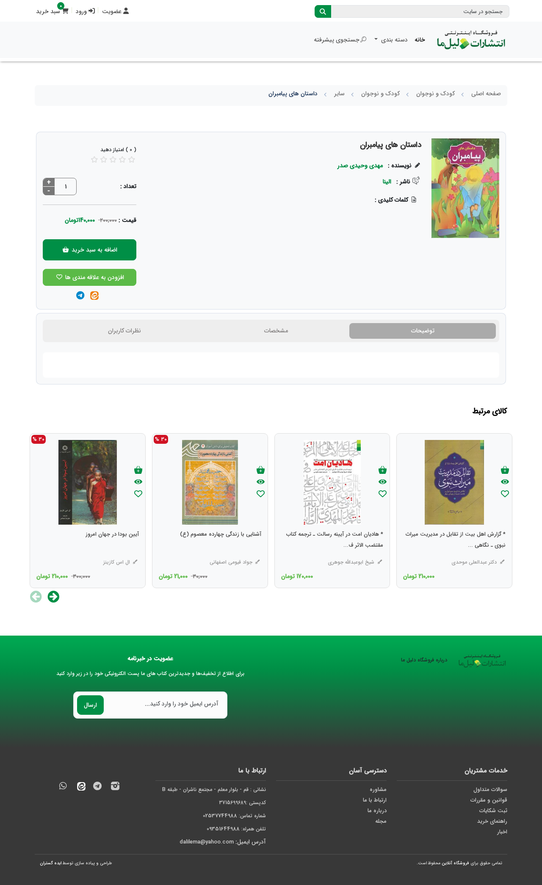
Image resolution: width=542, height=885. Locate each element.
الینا (387, 181)
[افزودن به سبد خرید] (505, 471)
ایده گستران (50, 863)
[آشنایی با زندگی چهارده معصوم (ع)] (220, 551)
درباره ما (377, 810)
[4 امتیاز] (122, 159)
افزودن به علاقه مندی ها (94, 277)
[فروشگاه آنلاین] (471, 40)
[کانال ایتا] (79, 787)
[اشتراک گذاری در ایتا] (94, 296)
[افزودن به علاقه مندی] (505, 495)
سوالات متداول (490, 789)
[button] (53, 596)
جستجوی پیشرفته (336, 39)
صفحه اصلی (486, 93)
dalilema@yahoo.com (207, 842)
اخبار (502, 831)
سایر (339, 93)
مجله (381, 821)
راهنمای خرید (492, 821)
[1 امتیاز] (94, 159)
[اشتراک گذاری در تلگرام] (80, 296)
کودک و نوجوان (435, 93)
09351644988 (223, 828)
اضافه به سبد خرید (93, 249)
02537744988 (220, 815)
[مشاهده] (505, 482)
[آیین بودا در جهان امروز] (112, 551)
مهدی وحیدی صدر (360, 165)
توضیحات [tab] (422, 330)
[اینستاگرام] (115, 787)
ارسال (90, 705)
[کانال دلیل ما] (97, 787)
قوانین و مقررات (488, 800)
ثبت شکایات (493, 810)
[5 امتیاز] (131, 159)
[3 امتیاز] (113, 159)
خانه (420, 39)
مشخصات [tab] (276, 330)
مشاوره (378, 789)
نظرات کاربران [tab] (124, 330)
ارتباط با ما (375, 800)
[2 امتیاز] (103, 159)
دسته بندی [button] (393, 39)
